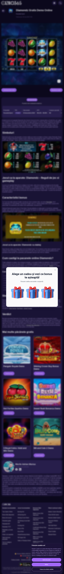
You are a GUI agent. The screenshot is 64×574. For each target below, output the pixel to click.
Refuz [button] (46, 564)
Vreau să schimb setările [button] (46, 569)
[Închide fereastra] (55, 269)
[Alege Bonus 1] (47, 292)
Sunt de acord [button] (46, 559)
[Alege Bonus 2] (32, 292)
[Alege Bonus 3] (17, 292)
